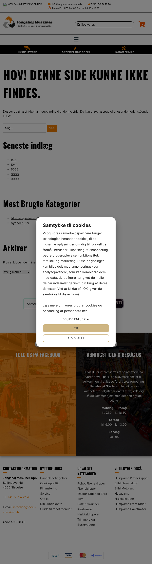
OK (76, 328)
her (84, 311)
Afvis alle (76, 338)
